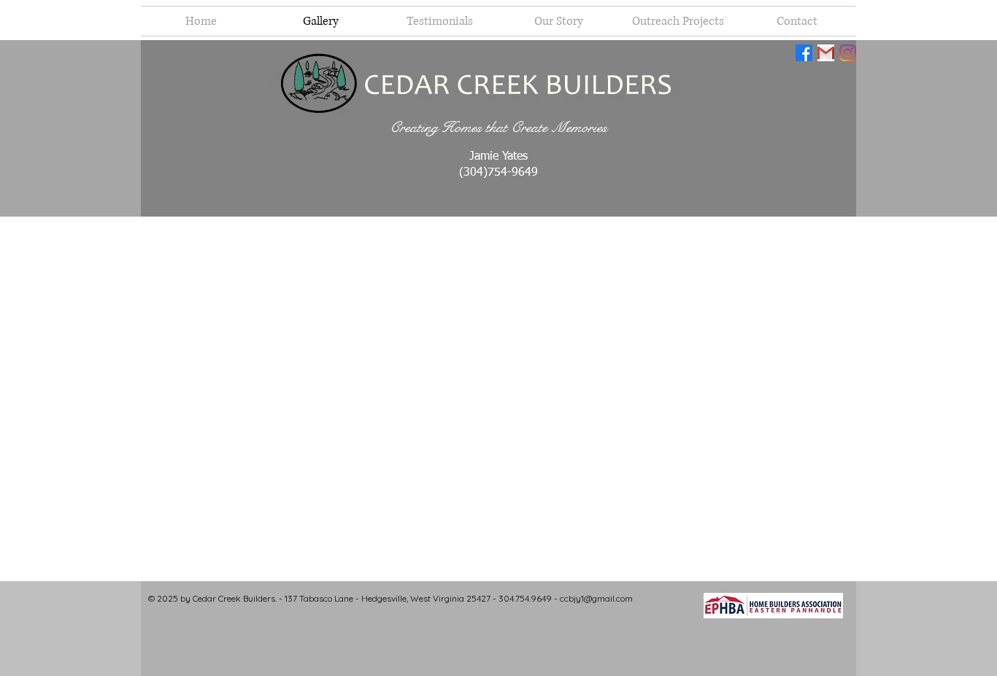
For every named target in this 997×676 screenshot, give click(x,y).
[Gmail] (825, 52)
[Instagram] (847, 52)
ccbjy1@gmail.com (596, 598)
